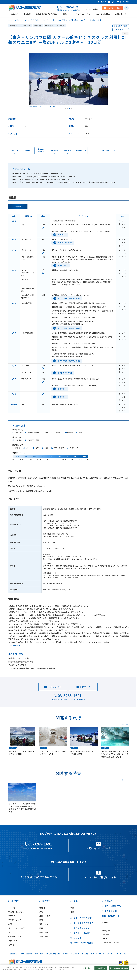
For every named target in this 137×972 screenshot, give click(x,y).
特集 (76, 901)
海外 (72, 907)
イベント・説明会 (82, 932)
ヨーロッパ (12, 907)
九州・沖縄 (43, 936)
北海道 (42, 907)
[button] (127, 724)
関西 (41, 928)
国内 (72, 911)
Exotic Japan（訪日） (84, 942)
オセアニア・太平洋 (16, 928)
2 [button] (67, 108)
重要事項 (67, 150)
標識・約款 (39, 953)
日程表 (27, 150)
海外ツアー (17, 20)
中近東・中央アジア (16, 911)
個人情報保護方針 (53, 953)
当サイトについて (97, 953)
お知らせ (78, 937)
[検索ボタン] (126, 8)
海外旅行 (15, 901)
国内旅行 (46, 901)
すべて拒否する (100, 968)
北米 (10, 932)
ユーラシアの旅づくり (84, 922)
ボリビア (37, 20)
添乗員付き (13, 26)
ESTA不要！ (49, 26)
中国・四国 (43, 932)
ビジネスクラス (25, 26)
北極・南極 (12, 940)
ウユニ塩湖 (60, 26)
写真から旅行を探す (83, 918)
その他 (11, 944)
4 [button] (71, 108)
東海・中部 (43, 924)
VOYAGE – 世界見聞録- (110, 942)
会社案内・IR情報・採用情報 (21, 953)
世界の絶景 (38, 26)
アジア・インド (14, 920)
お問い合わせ (81, 150)
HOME (10, 20)
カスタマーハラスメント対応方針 (75, 953)
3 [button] (69, 108)
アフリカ (12, 916)
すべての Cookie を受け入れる (119, 968)
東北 (41, 911)
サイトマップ (122, 953)
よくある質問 (111, 910)
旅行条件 (54, 150)
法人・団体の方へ (113, 905)
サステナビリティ (81, 927)
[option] (68, 80)
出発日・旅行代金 (41, 150)
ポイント (14, 150)
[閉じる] (134, 968)
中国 (10, 924)
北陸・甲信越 (44, 916)
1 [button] (65, 108)
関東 (41, 920)
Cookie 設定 (86, 968)
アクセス (110, 953)
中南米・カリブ (27, 20)
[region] (68, 968)
